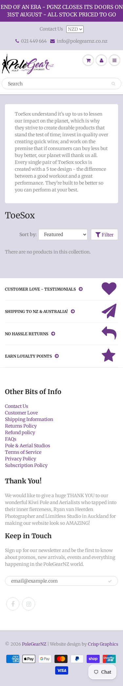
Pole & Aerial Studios (27, 446)
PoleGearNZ (34, 644)
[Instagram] (28, 603)
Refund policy (20, 432)
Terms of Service (23, 452)
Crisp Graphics (103, 644)
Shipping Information (29, 419)
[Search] (113, 83)
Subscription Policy (26, 465)
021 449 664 (34, 41)
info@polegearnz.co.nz (82, 41)
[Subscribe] (110, 581)
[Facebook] (12, 603)
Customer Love (21, 413)
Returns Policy (21, 426)
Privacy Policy (20, 459)
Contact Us (51, 29)
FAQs (10, 439)
